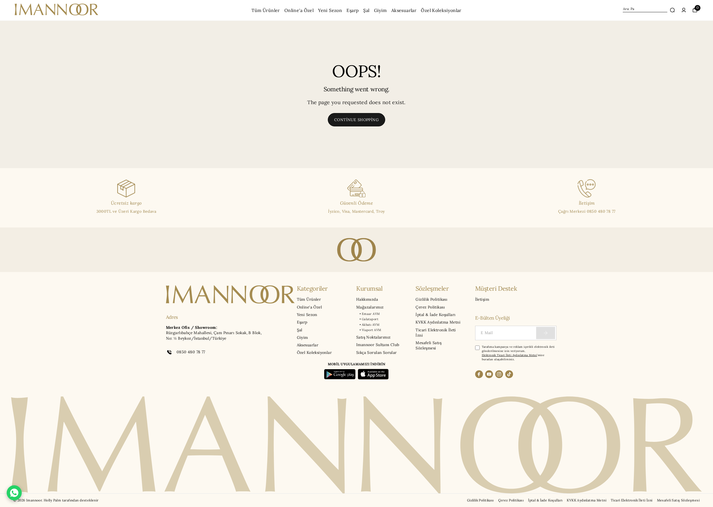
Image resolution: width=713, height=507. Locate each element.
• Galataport (369, 319)
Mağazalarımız (370, 307)
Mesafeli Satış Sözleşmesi (428, 345)
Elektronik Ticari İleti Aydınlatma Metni (509, 355)
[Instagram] (499, 374)
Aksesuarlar (404, 10)
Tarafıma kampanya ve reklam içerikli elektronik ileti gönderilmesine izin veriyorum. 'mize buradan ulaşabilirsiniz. (518, 353)
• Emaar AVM (370, 314)
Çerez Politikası (430, 307)
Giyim (380, 10)
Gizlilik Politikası (431, 299)
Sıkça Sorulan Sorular (376, 352)
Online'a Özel (299, 10)
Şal (366, 10)
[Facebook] (479, 374)
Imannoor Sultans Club (377, 344)
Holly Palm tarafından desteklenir (71, 500)
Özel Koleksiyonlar (441, 10)
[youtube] (489, 374)
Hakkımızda (367, 299)
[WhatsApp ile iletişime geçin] (14, 492)
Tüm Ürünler (265, 10)
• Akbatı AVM (369, 325)
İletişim (482, 299)
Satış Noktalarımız (373, 337)
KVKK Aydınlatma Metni (438, 322)
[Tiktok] (509, 374)
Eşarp (352, 10)
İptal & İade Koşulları (435, 314)
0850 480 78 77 (191, 351)
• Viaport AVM (370, 330)
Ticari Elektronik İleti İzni (436, 332)
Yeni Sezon (330, 10)
